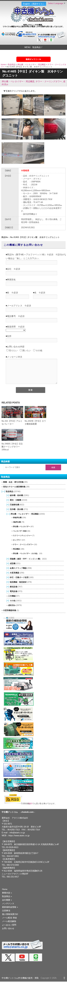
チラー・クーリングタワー (49, 81)
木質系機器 (14, 573)
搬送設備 (13, 587)
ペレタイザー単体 (20, 531)
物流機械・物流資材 (18, 582)
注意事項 (6, 910)
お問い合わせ (8, 928)
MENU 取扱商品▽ (33, 47)
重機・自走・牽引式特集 (13, 482)
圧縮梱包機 (14, 505)
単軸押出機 (17, 517)
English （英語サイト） (34, 4)
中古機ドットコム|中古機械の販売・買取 (20, 978)
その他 (12, 601)
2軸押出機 (17, 522)
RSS (31, 803)
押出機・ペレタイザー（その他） (26, 553)
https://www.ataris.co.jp (18, 835)
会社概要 (7, 900)
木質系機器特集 (9, 610)
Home (3, 64)
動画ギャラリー (32, 59)
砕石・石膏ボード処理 (19, 577)
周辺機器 (16, 549)
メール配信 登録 (9, 918)
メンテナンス (8, 903)
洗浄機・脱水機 (16, 509)
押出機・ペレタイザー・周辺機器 (31, 64)
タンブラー (17, 540)
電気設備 (13, 591)
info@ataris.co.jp (17, 832)
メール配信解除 (9, 921)
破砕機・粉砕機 (16, 495)
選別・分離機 (15, 500)
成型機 (12, 563)
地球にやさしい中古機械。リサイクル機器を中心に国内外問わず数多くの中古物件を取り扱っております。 (33, 26)
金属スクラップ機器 (18, 568)
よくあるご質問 (9, 925)
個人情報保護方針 (10, 914)
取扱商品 (11, 64)
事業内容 (7, 893)
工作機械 (12, 596)
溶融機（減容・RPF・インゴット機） (26, 559)
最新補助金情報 (10, 907)
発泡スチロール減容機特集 (14, 487)
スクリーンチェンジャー (22, 535)
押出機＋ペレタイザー (21, 526)
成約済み (12, 605)
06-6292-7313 (13, 829)
